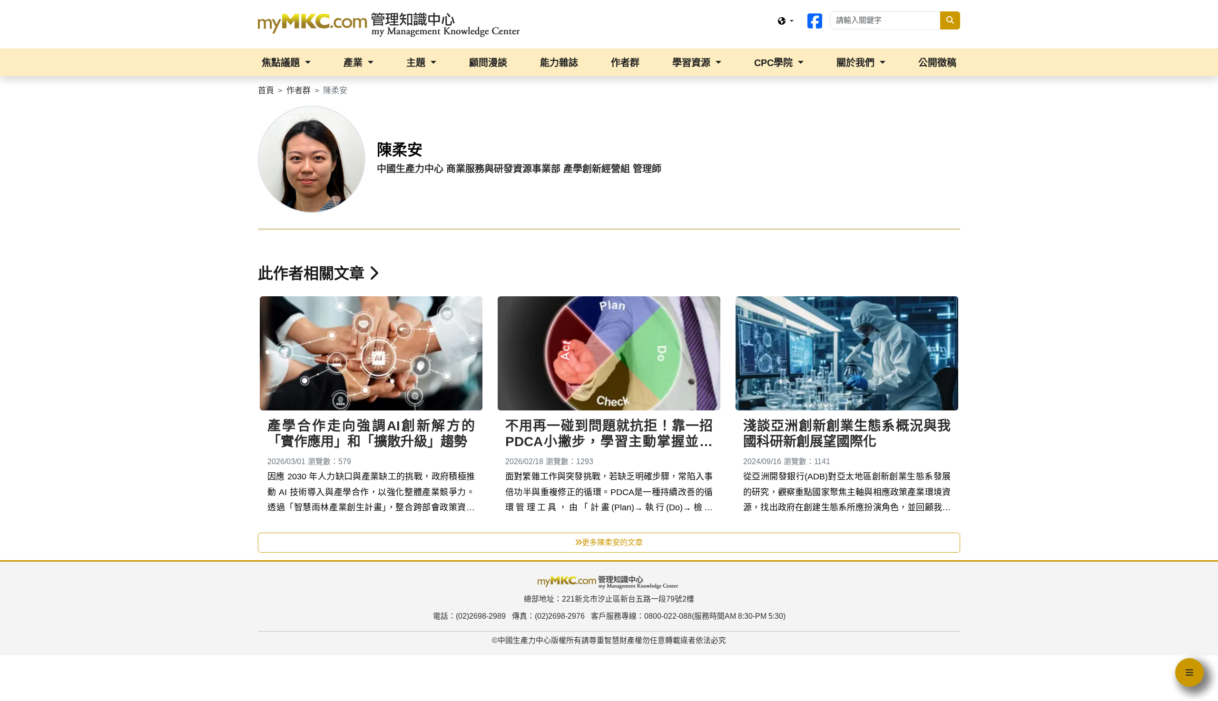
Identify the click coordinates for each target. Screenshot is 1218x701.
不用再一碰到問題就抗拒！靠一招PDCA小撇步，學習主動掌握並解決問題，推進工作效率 (609, 442)
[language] (785, 21)
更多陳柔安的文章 (612, 542)
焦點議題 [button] (282, 63)
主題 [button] (417, 63)
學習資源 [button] (692, 63)
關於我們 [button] (856, 63)
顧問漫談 (488, 63)
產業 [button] (354, 63)
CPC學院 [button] (775, 63)
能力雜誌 (559, 63)
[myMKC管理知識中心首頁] (391, 24)
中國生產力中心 (524, 640)
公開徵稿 (937, 63)
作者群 (625, 63)
